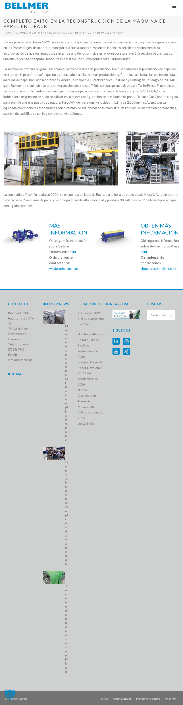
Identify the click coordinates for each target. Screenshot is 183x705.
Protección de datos (148, 698)
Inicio (104, 698)
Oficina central (122, 698)
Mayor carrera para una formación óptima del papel (66, 383)
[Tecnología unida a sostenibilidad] (54, 577)
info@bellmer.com (20, 360)
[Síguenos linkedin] (116, 341)
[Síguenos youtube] (116, 352)
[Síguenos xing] (126, 352)
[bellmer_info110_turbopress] (152, 158)
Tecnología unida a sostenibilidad (66, 628)
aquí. (73, 252)
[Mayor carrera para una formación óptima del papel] (54, 317)
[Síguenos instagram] (126, 341)
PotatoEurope (88, 340)
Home (9, 32)
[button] (10, 695)
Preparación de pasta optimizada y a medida (66, 513)
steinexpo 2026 (89, 313)
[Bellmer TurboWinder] (61, 158)
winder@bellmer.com (64, 268)
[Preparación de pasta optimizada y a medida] (54, 453)
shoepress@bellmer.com (158, 268)
